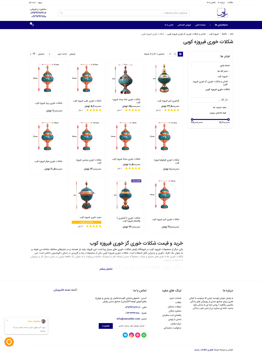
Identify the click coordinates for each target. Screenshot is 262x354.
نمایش (41, 54)
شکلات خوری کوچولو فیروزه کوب (166, 161)
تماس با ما (211, 3)
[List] (170, 54)
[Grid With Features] (175, 54)
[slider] (228, 119)
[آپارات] (137, 335)
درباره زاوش (176, 324)
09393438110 (39, 17)
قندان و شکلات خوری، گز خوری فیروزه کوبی (186, 34)
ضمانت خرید (175, 298)
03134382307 (38, 13)
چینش (72, 54)
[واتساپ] (143, 335)
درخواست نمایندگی (172, 328)
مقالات (230, 3)
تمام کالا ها (223, 71)
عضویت (106, 326)
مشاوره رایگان (175, 311)
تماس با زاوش (174, 319)
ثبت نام (32, 3)
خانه (231, 34)
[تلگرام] (125, 335)
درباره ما (221, 3)
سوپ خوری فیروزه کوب (90, 217)
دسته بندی (225, 65)
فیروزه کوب (214, 34)
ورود (40, 3)
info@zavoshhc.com (128, 319)
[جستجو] (61, 13)
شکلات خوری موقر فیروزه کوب (48, 161)
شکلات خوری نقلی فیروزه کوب (87, 100)
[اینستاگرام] (131, 335)
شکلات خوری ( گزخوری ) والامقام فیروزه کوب (128, 219)
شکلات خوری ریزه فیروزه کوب (48, 103)
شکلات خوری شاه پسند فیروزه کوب (126, 101)
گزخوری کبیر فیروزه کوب (168, 100)
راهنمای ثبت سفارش (171, 315)
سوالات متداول (174, 307)
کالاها (224, 34)
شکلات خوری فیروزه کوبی (217, 89)
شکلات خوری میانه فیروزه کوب (126, 159)
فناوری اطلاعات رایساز (204, 350)
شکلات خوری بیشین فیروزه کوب (88, 161)
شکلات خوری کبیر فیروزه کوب (165, 219)
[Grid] (180, 54)
